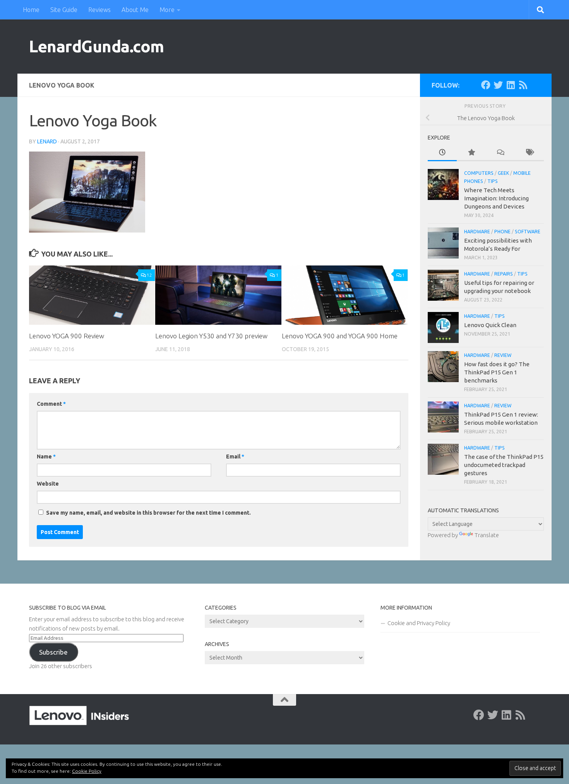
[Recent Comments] (500, 153)
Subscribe (53, 652)
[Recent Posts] (442, 153)
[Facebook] (485, 85)
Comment (51, 404)
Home (31, 9)
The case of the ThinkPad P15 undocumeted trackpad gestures (503, 464)
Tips (492, 181)
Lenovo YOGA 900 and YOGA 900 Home (340, 335)
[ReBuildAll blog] (523, 85)
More (167, 9)
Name (46, 456)
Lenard (47, 141)
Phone (502, 231)
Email (235, 456)
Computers (479, 173)
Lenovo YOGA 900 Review (66, 335)
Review (502, 355)
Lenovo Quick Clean (490, 325)
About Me (135, 9)
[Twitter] (498, 85)
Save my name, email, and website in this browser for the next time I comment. (148, 513)
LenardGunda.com (96, 46)
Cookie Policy (86, 771)
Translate (487, 535)
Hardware (477, 231)
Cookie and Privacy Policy (418, 623)
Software (527, 231)
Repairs (503, 273)
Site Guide (63, 9)
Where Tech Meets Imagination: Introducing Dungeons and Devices (496, 198)
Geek (503, 173)
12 (149, 274)
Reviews (99, 9)
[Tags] (529, 153)
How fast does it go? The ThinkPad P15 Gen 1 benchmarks (497, 372)
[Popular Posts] (471, 153)
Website (48, 484)
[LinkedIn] (510, 85)
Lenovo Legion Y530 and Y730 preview (211, 335)
